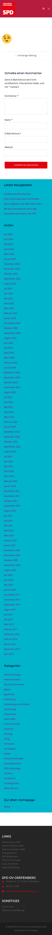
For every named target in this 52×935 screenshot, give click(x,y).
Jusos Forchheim (10, 863)
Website (9, 147)
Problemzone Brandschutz (17, 193)
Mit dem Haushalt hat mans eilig (20, 208)
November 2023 (12, 377)
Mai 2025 (8, 298)
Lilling (7, 738)
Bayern (7, 689)
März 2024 (9, 357)
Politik (7, 753)
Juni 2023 (8, 402)
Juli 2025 (8, 288)
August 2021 (10, 510)
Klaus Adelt (9, 719)
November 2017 (12, 599)
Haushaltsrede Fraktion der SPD (20, 213)
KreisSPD (8, 728)
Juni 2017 (8, 614)
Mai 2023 (8, 407)
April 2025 (9, 303)
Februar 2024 (10, 362)
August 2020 (10, 570)
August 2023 (10, 392)
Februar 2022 (10, 481)
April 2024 (9, 352)
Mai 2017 (8, 619)
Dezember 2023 (12, 372)
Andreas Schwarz (12, 674)
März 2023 (9, 417)
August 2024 (10, 338)
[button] (43, 9)
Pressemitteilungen (14, 758)
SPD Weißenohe (10, 856)
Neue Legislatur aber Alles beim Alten (22, 203)
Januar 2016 (10, 644)
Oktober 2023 (11, 382)
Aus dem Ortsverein (14, 684)
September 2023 (12, 387)
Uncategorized (11, 783)
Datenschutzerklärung (13, 910)
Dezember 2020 (12, 550)
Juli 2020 (8, 575)
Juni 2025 (8, 293)
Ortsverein (9, 743)
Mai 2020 (8, 584)
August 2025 (10, 283)
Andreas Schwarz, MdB (13, 849)
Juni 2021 (8, 520)
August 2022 (10, 451)
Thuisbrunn (10, 778)
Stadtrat (8, 773)
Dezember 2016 (12, 634)
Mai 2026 (8, 244)
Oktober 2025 (11, 273)
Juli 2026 (8, 234)
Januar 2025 (10, 318)
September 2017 (12, 604)
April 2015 (9, 654)
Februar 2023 (10, 421)
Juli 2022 (8, 456)
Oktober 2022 (11, 441)
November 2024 (12, 323)
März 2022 (9, 476)
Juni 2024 (8, 342)
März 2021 (9, 535)
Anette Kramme (12, 679)
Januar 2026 (10, 259)
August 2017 (10, 609)
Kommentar (12, 95)
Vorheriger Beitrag (27, 55)
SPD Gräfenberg (12, 768)
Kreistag (8, 733)
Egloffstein (9, 694)
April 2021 (9, 530)
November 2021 (12, 496)
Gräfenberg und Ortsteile (16, 704)
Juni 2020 (8, 580)
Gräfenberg (10, 699)
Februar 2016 (10, 639)
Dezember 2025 (12, 263)
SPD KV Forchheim (11, 860)
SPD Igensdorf (9, 852)
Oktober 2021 (11, 501)
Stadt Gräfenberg (10, 867)
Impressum (7, 906)
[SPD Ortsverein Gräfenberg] (8, 8)
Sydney (34, 930)
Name (8, 119)
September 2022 (12, 446)
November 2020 (12, 555)
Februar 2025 (10, 313)
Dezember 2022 (12, 431)
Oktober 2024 (11, 328)
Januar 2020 (10, 589)
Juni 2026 (8, 239)
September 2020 (12, 565)
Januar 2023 (10, 426)
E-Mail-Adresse (13, 133)
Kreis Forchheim (12, 723)
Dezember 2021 (12, 491)
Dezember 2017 (12, 594)
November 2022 (12, 436)
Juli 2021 (8, 515)
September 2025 (12, 278)
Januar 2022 (10, 486)
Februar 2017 (10, 629)
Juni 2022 (8, 461)
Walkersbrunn (11, 788)
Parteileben (10, 748)
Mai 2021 (8, 525)
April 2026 (9, 249)
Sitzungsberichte (12, 763)
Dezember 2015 (12, 649)
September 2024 (12, 333)
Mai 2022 (8, 466)
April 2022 (9, 471)
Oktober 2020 (11, 560)
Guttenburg (10, 709)
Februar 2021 (10, 540)
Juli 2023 (8, 397)
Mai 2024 (8, 347)
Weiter (7, 806)
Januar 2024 (10, 367)
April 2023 (9, 412)
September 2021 (12, 505)
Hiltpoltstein (10, 714)
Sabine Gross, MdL (11, 842)
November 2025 (12, 268)
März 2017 (9, 624)
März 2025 (9, 308)
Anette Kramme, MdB (12, 845)
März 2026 (9, 254)
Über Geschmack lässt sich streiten (21, 198)
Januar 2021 (10, 545)
